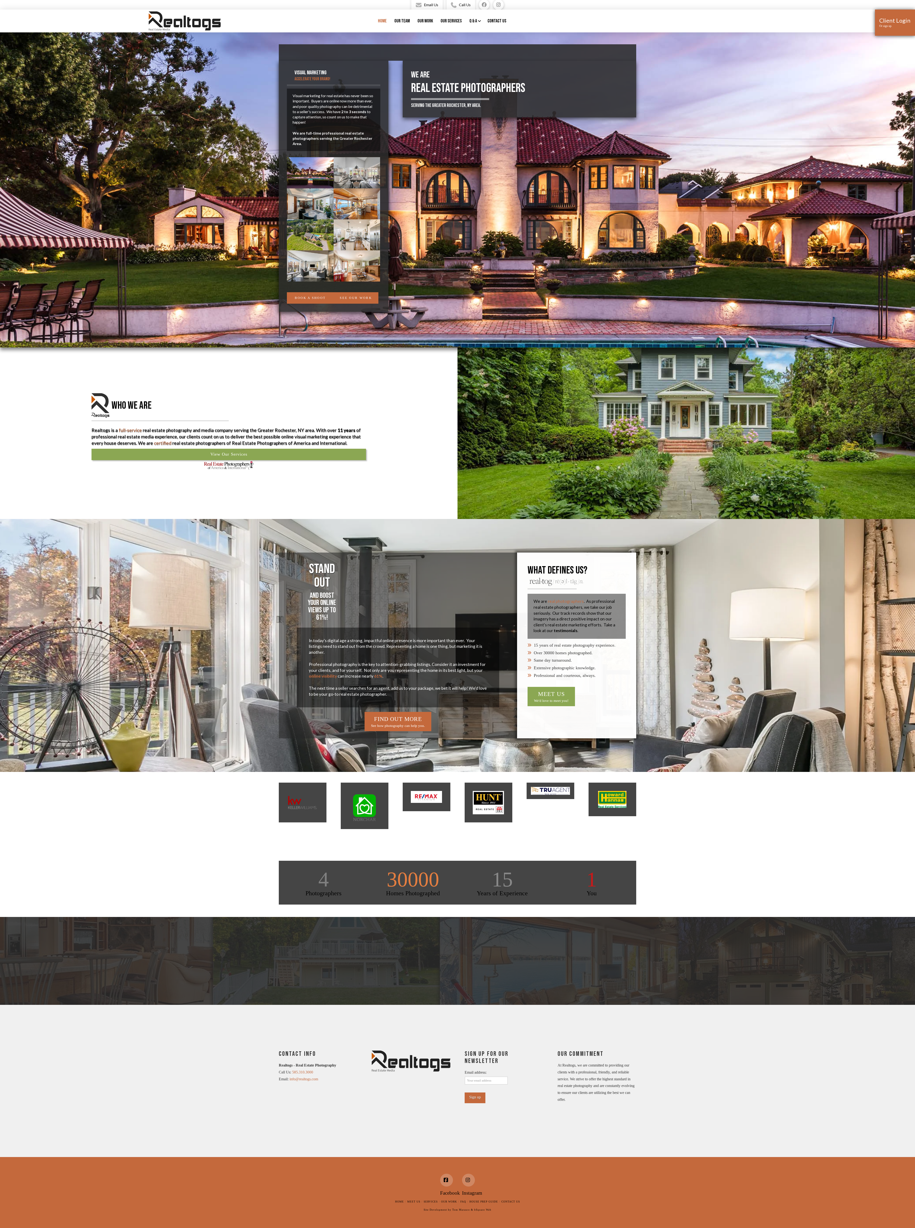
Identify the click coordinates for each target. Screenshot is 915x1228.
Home (399, 1201)
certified (162, 443)
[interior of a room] (357, 172)
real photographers (566, 601)
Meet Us (413, 1201)
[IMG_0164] (357, 203)
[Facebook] (446, 1180)
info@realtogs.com (304, 1079)
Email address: (476, 1072)
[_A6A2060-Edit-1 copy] (357, 234)
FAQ (463, 1201)
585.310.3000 (302, 1072)
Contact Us (510, 1201)
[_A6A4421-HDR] (357, 265)
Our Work (449, 1201)
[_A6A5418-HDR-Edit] (310, 203)
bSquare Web (482, 1209)
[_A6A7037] (310, 172)
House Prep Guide (483, 1201)
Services (431, 1201)
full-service (130, 430)
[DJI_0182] (310, 234)
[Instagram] (468, 1180)
